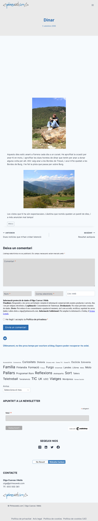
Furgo (50, 367)
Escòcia (75, 362)
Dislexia (41, 362)
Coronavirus (17, 362)
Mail (9, 413)
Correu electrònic (45, 294)
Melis (82, 368)
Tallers (76, 373)
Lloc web (71, 293)
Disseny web (50, 362)
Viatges (55, 379)
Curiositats (29, 362)
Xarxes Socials (79, 379)
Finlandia (21, 367)
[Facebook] (58, 447)
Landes (67, 367)
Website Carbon (56, 462)
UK (40, 379)
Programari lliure (25, 373)
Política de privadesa (36, 319)
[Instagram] (40, 447)
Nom (7, 294)
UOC (45, 379)
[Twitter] (52, 447)
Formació (33, 367)
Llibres (75, 367)
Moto (10, 224)
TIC (34, 379)
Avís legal (37, 518)
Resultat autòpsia (86, 235)
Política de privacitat (21, 518)
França (42, 368)
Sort (68, 373)
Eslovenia (86, 362)
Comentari (10, 261)
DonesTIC (67, 362)
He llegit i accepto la (27, 319)
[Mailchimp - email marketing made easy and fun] (78, 429)
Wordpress (67, 379)
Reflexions (43, 373)
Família (9, 367)
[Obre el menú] (92, 5)
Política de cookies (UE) (75, 518)
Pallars (9, 373)
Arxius (6, 386)
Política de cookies (53, 518)
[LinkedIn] (46, 447)
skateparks (58, 373)
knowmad (58, 368)
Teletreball (10, 379)
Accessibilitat (7, 362)
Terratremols (24, 379)
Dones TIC (59, 362)
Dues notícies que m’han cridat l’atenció (22, 235)
